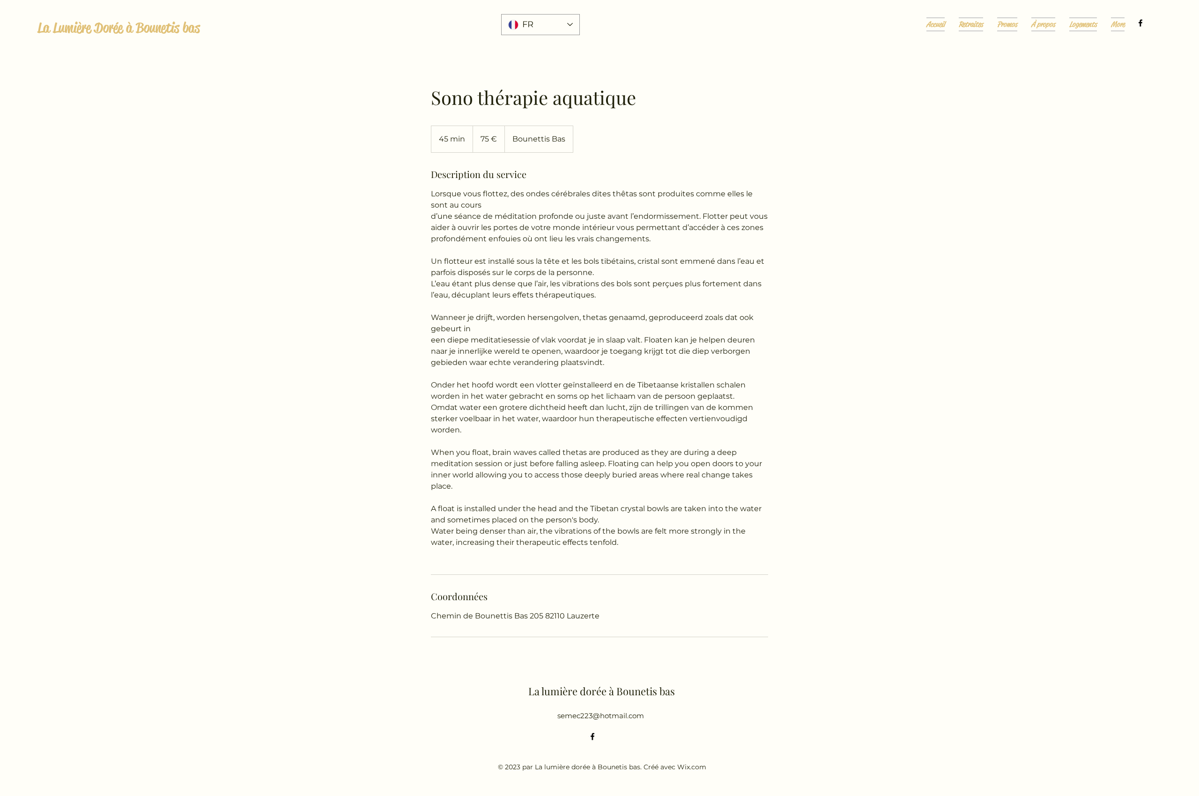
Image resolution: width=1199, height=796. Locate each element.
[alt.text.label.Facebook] (1140, 23)
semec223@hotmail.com (600, 715)
